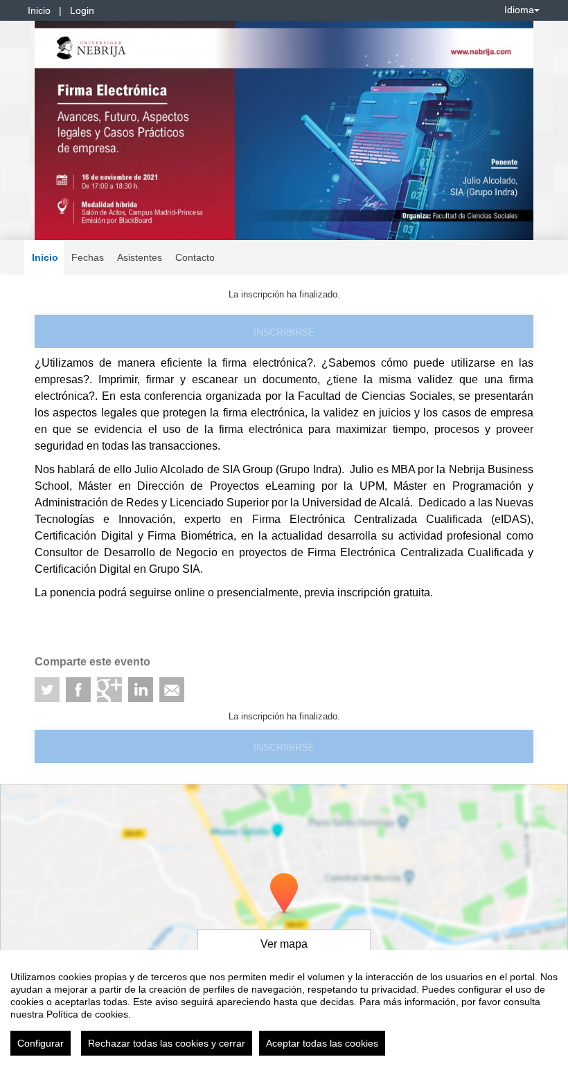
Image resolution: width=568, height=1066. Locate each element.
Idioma (519, 9)
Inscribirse (284, 332)
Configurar (40, 1043)
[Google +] (109, 689)
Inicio (39, 10)
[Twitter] (47, 689)
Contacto (195, 257)
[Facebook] (78, 689)
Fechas (87, 257)
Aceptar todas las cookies (322, 1043)
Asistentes (139, 257)
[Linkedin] (140, 689)
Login (82, 10)
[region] (284, 1008)
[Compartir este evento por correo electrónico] (171, 689)
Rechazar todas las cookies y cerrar (166, 1043)
